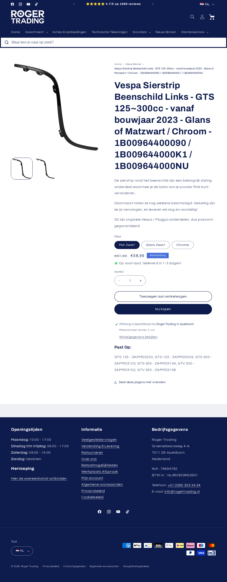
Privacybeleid (93, 491)
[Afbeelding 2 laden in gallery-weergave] (45, 168)
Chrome (182, 245)
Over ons (89, 459)
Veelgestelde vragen (99, 439)
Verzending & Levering (100, 446)
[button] (36, 32)
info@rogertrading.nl (182, 491)
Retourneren (92, 452)
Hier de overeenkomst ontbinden (39, 478)
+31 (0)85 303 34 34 (184, 485)
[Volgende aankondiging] (153, 4)
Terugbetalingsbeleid (136, 566)
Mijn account (92, 478)
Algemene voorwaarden (102, 484)
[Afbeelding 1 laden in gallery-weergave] (21, 168)
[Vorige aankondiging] (74, 4)
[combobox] (113, 42)
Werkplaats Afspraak (99, 471)
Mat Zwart (127, 245)
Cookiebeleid (92, 497)
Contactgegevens (74, 566)
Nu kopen (163, 309)
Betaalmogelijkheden (99, 465)
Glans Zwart (155, 245)
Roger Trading (30, 566)
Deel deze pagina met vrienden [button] (142, 382)
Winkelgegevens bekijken (138, 337)
